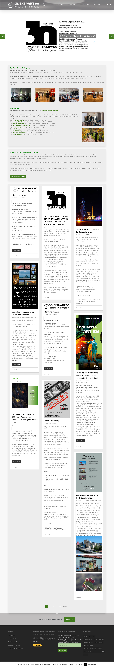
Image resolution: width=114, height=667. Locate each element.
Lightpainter (16, 131)
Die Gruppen (12, 639)
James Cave (16, 197)
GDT (90, 636)
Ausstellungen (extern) (31, 317)
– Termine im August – (21, 195)
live (94, 636)
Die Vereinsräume (14, 642)
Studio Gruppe (17, 134)
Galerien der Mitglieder (15, 648)
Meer (95, 639)
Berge (85, 636)
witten (85, 655)
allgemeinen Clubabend (50, 110)
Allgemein (22, 197)
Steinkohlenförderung (90, 649)
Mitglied (101, 639)
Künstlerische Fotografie (20, 132)
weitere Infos (92, 664)
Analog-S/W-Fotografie (20, 122)
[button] (18, 176)
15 (60, 606)
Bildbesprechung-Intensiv (21, 125)
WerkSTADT (101, 652)
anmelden (69, 619)
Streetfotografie (18, 124)
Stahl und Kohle (88, 645)
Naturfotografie (18, 120)
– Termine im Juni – (52, 312)
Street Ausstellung (51, 421)
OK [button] (85, 664)
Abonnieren (62, 650)
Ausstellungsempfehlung (82, 382)
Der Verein (11, 635)
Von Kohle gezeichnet (90, 652)
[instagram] (110, 5)
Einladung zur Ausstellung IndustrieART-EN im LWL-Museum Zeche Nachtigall (87, 375)
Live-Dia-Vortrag (88, 639)
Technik (99, 649)
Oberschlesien (99, 642)
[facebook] (107, 5)
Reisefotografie (17, 129)
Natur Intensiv (17, 127)
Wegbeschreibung (14, 645)
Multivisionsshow (88, 642)
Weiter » (65, 606)
